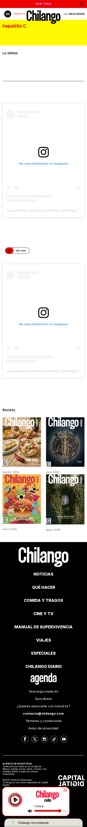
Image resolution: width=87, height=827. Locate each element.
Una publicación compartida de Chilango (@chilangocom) (44, 210)
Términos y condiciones (43, 721)
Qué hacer (43, 587)
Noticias (43, 574)
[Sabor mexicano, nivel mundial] (22, 498)
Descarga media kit (43, 691)
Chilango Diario (43, 666)
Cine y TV (43, 613)
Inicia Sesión (76, 14)
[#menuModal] (7, 14)
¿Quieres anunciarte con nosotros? (43, 706)
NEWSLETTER (19, 14)
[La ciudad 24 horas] (65, 441)
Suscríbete (43, 699)
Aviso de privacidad (43, 728)
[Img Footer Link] (43, 679)
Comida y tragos (43, 600)
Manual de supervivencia (43, 627)
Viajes (43, 640)
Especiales (43, 653)
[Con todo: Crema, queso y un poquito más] (22, 441)
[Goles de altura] (65, 499)
